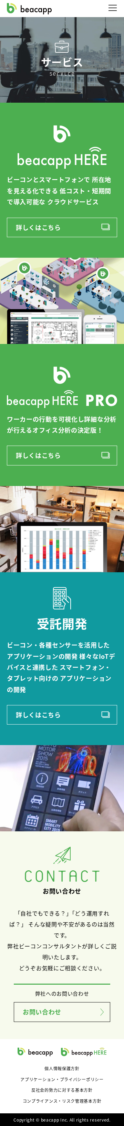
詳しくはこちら (38, 227)
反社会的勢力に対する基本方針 (62, 1090)
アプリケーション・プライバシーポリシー (61, 1079)
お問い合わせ (42, 1011)
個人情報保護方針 (62, 1068)
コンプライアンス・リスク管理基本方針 (62, 1101)
